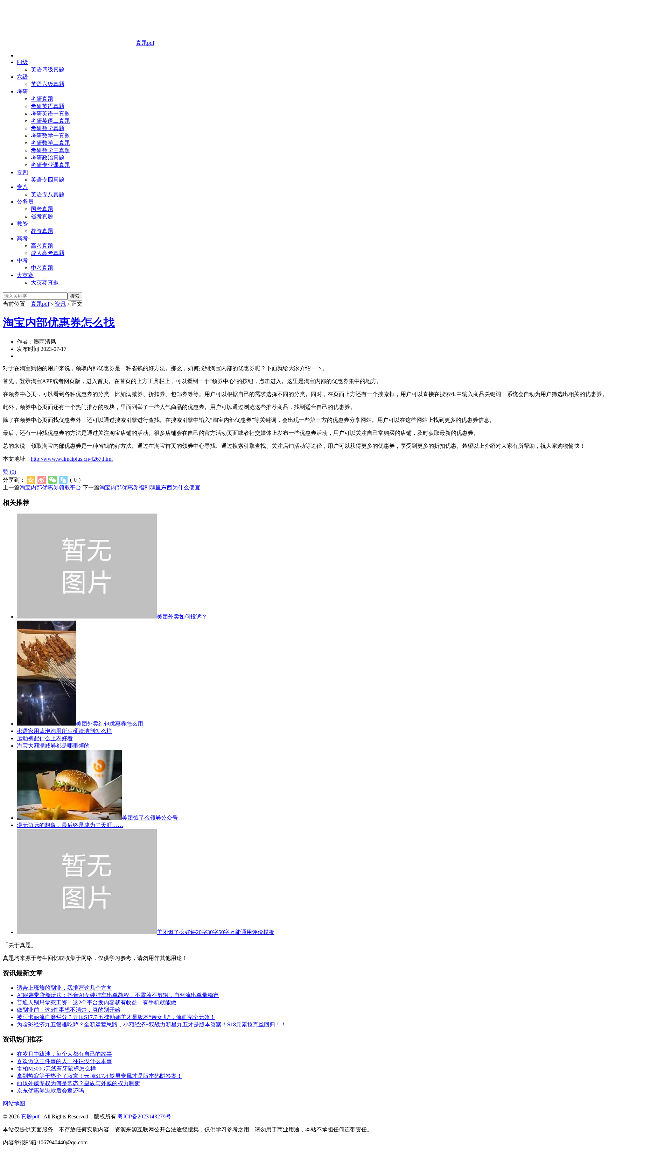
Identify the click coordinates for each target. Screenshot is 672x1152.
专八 (22, 187)
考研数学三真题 (50, 150)
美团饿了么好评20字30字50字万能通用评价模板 (215, 932)
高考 (22, 238)
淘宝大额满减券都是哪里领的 (53, 746)
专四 (22, 172)
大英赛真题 (45, 282)
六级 (22, 77)
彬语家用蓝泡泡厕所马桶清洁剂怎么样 (64, 731)
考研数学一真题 (50, 136)
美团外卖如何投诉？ (182, 617)
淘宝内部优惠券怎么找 (59, 322)
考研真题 (42, 99)
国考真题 (42, 209)
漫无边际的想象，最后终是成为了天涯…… (70, 825)
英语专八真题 (47, 194)
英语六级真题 (47, 84)
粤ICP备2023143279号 (144, 1116)
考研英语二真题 (50, 121)
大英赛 (25, 275)
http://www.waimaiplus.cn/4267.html (72, 459)
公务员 (25, 202)
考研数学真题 (47, 128)
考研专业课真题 (50, 165)
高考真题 (42, 246)
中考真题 (42, 268)
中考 (22, 260)
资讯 (60, 304)
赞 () (9, 472)
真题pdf (145, 43)
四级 (22, 62)
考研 (22, 91)
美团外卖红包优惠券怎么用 (109, 724)
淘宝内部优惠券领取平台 (50, 487)
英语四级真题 (47, 69)
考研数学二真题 (50, 143)
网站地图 (14, 1104)
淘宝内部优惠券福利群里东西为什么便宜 (149, 487)
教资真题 (42, 231)
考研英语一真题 (50, 113)
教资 (22, 224)
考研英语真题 (47, 106)
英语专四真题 (47, 180)
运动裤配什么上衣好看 (45, 738)
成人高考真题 (47, 253)
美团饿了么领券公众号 (150, 818)
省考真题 (42, 216)
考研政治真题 (47, 158)
